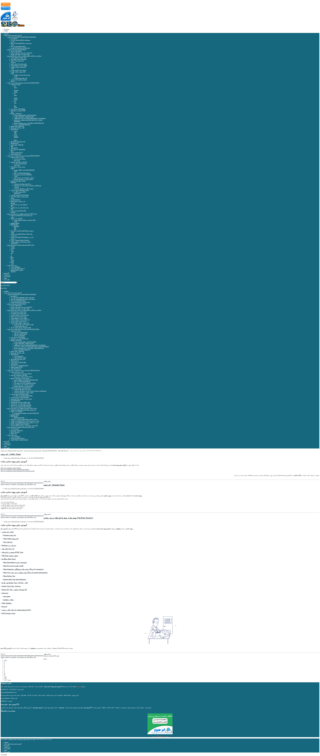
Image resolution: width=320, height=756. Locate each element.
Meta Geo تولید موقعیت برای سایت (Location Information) (25, 573)
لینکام (2, 484)
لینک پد (6, 484)
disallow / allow (8, 600)
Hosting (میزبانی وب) (9, 545)
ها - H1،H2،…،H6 (15, 583)
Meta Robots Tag (9, 576)
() (13, 566)
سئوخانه (33, 648)
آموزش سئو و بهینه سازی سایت (32, 450)
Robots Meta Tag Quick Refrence (14, 579)
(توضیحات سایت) (15, 562)
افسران (20, 484)
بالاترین (27, 484)
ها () (9, 559)
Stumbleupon (32, 482)
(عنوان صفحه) (10, 556)
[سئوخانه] (13, 26)
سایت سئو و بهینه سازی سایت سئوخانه (19, 739)
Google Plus (4, 482)
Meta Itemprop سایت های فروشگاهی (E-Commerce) (23, 569)
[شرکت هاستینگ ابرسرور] (160, 723)
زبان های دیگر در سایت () (16, 610)
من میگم (16, 484)
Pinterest (23, 482)
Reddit (27, 482)
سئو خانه (44, 450)
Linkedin (18, 482)
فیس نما (33, 484)
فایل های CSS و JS (63, 450)
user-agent (6, 596)
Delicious (41, 482)
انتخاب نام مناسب (8, 532)
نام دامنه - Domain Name (54, 485)
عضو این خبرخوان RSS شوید (51, 655)
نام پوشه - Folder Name (11, 454)
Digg (37, 482)
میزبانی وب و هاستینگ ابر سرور (160, 736)
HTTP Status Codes (8, 613)
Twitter (6, 31)
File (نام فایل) (7, 542)
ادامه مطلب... (47, 481)
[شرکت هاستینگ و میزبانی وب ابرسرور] (6, 20)
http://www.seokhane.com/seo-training (11, 468)
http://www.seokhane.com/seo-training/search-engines (15, 469)
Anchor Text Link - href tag (11, 586)
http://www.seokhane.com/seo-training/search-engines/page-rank (18, 471)
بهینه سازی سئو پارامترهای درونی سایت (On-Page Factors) (24, 458)
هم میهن (24, 484)
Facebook (6, 29)
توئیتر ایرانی (11, 484)
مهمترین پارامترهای (12, 552)
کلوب (30, 484)
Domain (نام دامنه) (9, 535)
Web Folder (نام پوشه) (10, 539)
